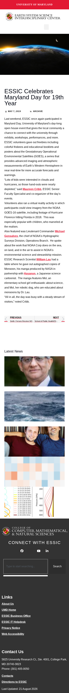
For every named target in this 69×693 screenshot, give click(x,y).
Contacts (7, 675)
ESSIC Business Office (16, 615)
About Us (8, 603)
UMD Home (9, 609)
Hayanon (30, 273)
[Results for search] (25, 575)
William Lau (43, 259)
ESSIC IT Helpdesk (14, 622)
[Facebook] (22, 551)
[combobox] (25, 566)
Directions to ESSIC (14, 681)
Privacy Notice (11, 628)
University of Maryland (34, 4)
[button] (46, 27)
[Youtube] (39, 551)
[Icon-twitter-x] (30, 551)
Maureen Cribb (32, 189)
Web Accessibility (13, 634)
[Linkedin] (47, 551)
